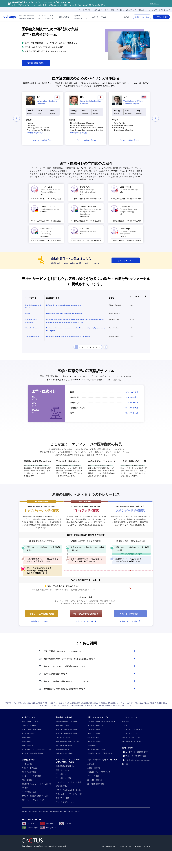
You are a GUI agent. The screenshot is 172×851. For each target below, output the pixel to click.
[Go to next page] (105, 347)
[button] (35, 132)
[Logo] (8, 17)
